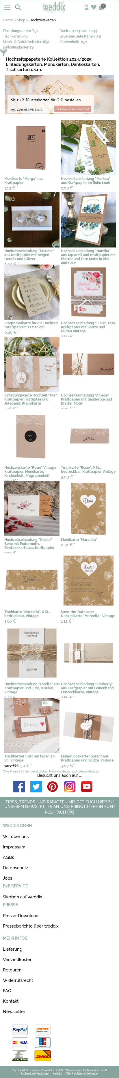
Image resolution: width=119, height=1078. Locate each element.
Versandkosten (18, 959)
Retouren (12, 970)
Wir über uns (16, 836)
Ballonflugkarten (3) (18, 47)
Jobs (7, 878)
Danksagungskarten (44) (79, 31)
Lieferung (12, 949)
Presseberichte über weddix (31, 926)
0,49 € (11, 332)
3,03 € (68, 476)
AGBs (8, 857)
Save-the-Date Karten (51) (80, 36)
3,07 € (68, 765)
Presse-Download (20, 915)
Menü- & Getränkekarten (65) (26, 42)
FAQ (7, 990)
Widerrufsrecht (18, 980)
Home (8, 20)
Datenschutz (15, 867)
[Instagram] (70, 787)
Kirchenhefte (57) (73, 42)
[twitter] (36, 787)
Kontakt (10, 1001)
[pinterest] (53, 787)
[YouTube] (87, 787)
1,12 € (67, 621)
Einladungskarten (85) (20, 31)
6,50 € (18, 765)
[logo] (59, 12)
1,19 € (11, 188)
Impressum (14, 847)
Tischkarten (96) (15, 36)
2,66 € (11, 621)
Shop (21, 20)
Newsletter (14, 1011)
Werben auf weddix (22, 897)
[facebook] (19, 787)
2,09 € (68, 188)
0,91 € (68, 545)
